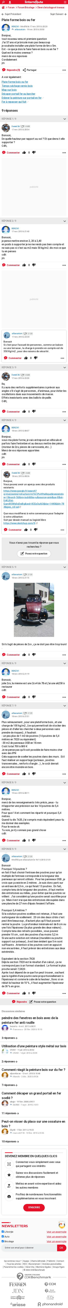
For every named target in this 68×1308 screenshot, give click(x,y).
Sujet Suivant (56, 14)
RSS (25, 1264)
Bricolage (9, 1241)
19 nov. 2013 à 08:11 (20, 793)
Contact (60, 1261)
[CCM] (50, 1284)
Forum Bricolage (26, 7)
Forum (11, 7)
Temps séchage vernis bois (17, 85)
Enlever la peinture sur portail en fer (21, 97)
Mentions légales (43, 1267)
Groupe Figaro (59, 1267)
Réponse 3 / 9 (9, 367)
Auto (7, 1236)
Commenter (13, 152)
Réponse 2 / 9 (9, 221)
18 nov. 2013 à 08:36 (20, 476)
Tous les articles (14, 1264)
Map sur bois (9, 89)
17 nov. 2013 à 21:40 (20, 231)
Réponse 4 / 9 (9, 420)
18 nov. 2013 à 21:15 (20, 578)
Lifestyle (8, 1231)
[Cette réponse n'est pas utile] (34, 152)
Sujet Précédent (13, 14)
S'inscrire (34, 1207)
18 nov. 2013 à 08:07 (20, 430)
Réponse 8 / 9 (9, 782)
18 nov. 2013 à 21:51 (20, 716)
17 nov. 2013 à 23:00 (20, 378)
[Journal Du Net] (18, 1291)
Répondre (21, 1001)
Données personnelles (52, 1264)
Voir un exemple (57, 1231)
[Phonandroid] (50, 1304)
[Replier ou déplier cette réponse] (64, 118)
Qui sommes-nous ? (12, 1261)
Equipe (26, 1261)
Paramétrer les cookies (14, 1267)
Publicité (51, 1261)
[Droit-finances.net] (50, 1291)
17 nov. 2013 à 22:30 (20, 337)
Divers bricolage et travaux (50, 7)
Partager (32, 70)
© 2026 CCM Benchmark (34, 1270)
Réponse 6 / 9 (9, 663)
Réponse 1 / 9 (9, 118)
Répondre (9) (13, 70)
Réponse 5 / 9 (9, 567)
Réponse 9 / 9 (9, 849)
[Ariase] (18, 1304)
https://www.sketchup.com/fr (19, 523)
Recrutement (35, 1264)
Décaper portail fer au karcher (18, 93)
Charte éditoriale (38, 1261)
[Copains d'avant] (18, 1298)
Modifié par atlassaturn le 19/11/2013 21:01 (31, 859)
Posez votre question (36, 553)
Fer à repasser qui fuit (14, 101)
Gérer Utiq (30, 1267)
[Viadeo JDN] (50, 1298)
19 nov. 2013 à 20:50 (35, 29)
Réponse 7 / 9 (9, 705)
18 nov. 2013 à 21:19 (20, 674)
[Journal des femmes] (18, 1284)
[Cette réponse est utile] (24, 152)
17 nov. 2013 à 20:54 (20, 129)
